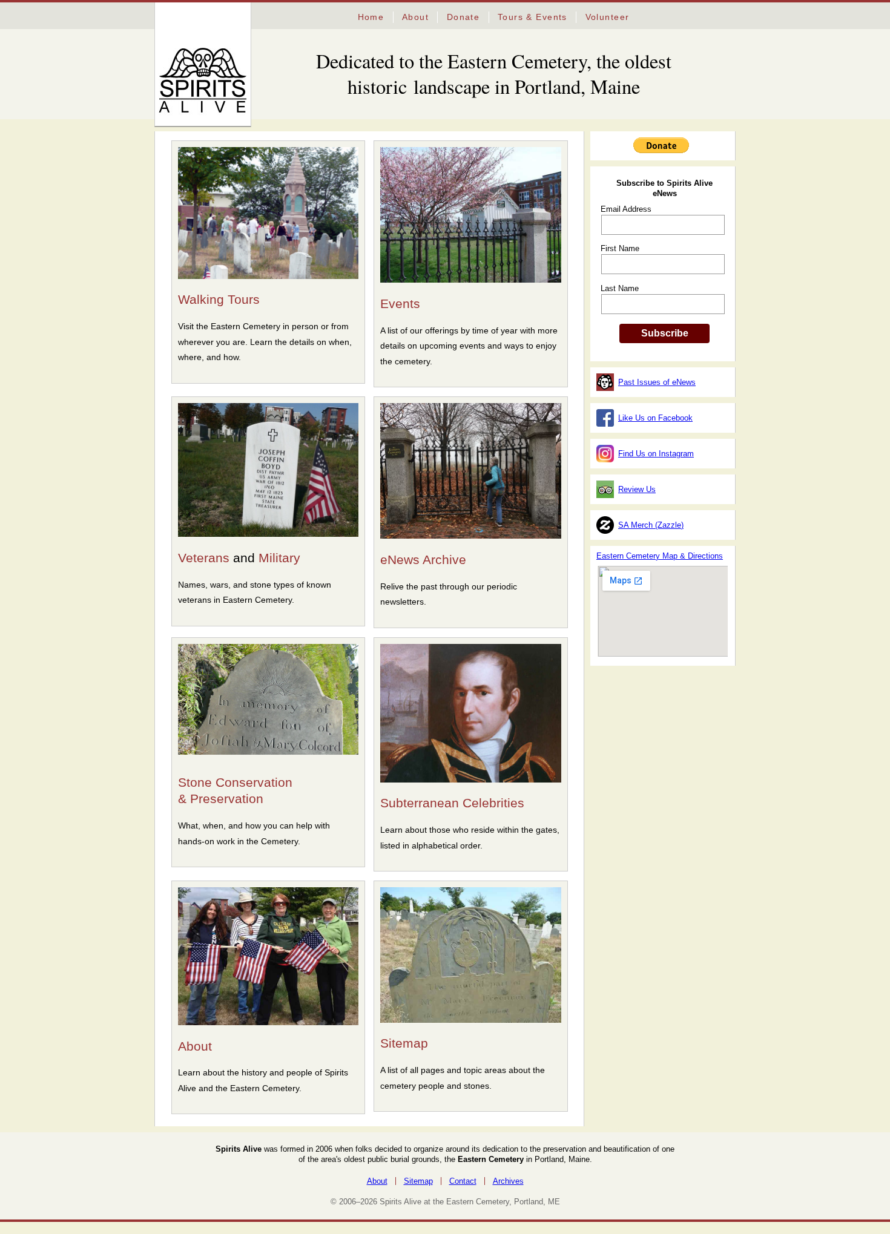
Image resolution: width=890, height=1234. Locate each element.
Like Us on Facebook (655, 417)
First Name (620, 248)
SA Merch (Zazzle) (651, 525)
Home (371, 17)
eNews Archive (423, 560)
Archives (508, 1181)
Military (279, 558)
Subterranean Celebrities (452, 803)
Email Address (626, 209)
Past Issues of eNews (657, 382)
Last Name (620, 288)
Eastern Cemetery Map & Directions (659, 556)
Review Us (637, 489)
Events (400, 304)
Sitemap (404, 1043)
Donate (463, 17)
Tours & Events (532, 17)
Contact (462, 1181)
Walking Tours (219, 299)
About (415, 17)
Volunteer (607, 17)
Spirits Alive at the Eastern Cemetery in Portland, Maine (185, 47)
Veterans (203, 558)
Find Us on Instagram (656, 453)
